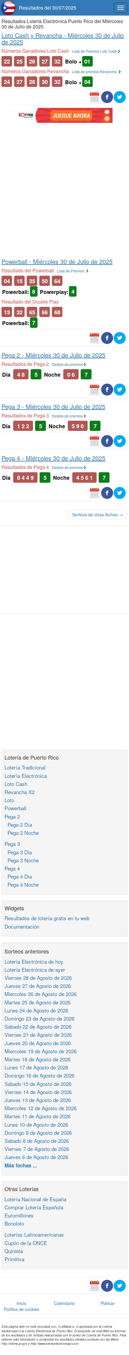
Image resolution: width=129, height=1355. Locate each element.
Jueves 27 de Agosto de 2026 (37, 985)
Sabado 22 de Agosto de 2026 (37, 1026)
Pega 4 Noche (21, 884)
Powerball (15, 808)
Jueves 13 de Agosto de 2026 (37, 1100)
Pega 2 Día (18, 824)
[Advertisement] (64, 189)
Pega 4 (12, 868)
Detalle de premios (67, 364)
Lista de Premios (71, 270)
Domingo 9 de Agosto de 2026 (38, 1132)
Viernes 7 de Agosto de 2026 (36, 1148)
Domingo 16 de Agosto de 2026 (39, 1075)
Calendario (64, 1303)
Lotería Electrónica (25, 775)
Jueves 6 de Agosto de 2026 (36, 1157)
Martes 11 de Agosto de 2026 (37, 1116)
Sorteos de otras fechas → (97, 514)
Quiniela (13, 1251)
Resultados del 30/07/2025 (47, 7)
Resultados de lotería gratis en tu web (46, 918)
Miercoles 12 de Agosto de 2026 (40, 1108)
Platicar (107, 1303)
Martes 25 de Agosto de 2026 (37, 1002)
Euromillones (19, 1215)
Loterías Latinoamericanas (34, 1234)
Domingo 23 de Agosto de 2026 (39, 1018)
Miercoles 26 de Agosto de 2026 (40, 994)
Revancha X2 (19, 792)
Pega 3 (12, 843)
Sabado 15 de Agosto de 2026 (37, 1083)
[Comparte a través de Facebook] (107, 96)
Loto (9, 800)
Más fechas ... (20, 1165)
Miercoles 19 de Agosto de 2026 (40, 1051)
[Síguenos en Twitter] (119, 96)
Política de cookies (21, 1309)
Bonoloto (14, 1223)
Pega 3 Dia (18, 852)
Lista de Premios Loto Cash (94, 51)
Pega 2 (12, 816)
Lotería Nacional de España (35, 1199)
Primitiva (14, 1259)
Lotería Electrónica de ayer (34, 969)
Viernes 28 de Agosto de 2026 (38, 977)
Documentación (21, 926)
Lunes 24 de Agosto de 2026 (36, 1010)
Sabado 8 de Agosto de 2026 (36, 1140)
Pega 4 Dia (18, 876)
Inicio (21, 1303)
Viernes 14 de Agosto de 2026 (38, 1092)
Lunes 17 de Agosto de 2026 (36, 1067)
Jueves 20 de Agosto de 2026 (37, 1043)
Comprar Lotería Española (33, 1207)
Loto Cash (15, 783)
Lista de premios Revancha (95, 71)
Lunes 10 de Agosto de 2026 (36, 1124)
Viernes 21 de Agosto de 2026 (38, 1034)
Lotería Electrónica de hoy (33, 961)
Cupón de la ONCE (25, 1243)
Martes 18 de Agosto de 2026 (37, 1059)
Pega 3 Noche (21, 860)
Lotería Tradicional (25, 767)
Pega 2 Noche (21, 832)
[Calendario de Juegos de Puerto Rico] (94, 96)
